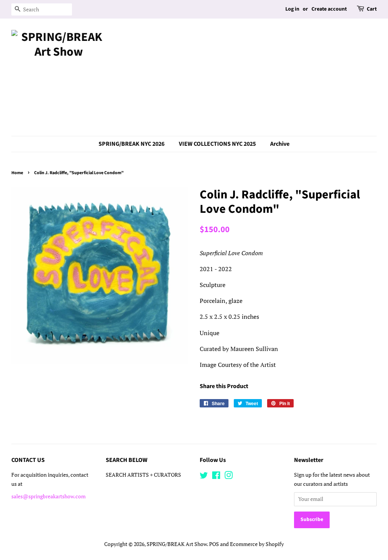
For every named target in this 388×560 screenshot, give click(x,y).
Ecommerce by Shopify (257, 544)
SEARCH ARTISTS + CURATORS (143, 474)
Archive (279, 144)
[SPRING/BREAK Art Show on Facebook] (216, 476)
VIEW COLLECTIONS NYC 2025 (217, 144)
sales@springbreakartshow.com (48, 496)
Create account (329, 9)
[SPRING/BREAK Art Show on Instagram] (228, 476)
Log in (292, 9)
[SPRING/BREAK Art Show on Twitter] (204, 476)
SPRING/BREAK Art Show (177, 544)
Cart (372, 9)
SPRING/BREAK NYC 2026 (131, 144)
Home (17, 173)
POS (214, 544)
